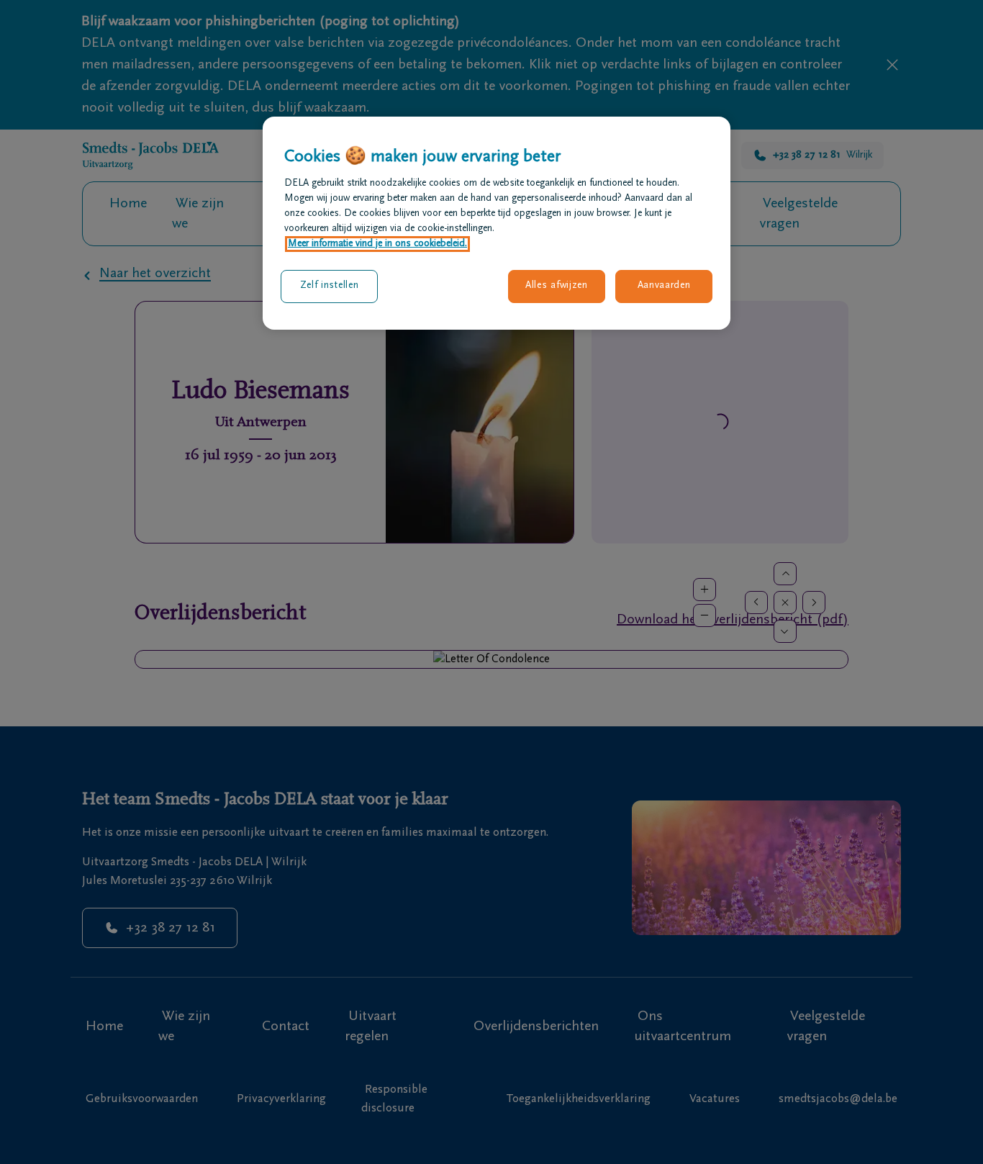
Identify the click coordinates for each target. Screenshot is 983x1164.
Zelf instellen (329, 286)
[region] (496, 223)
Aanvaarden (664, 286)
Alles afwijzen (556, 286)
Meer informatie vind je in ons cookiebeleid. (377, 244)
